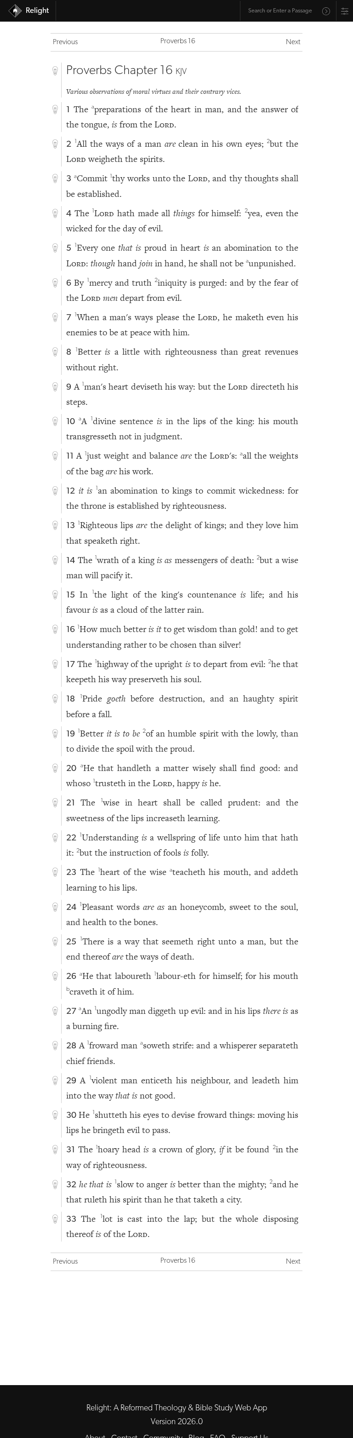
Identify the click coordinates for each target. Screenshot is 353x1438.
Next (293, 42)
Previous (65, 42)
